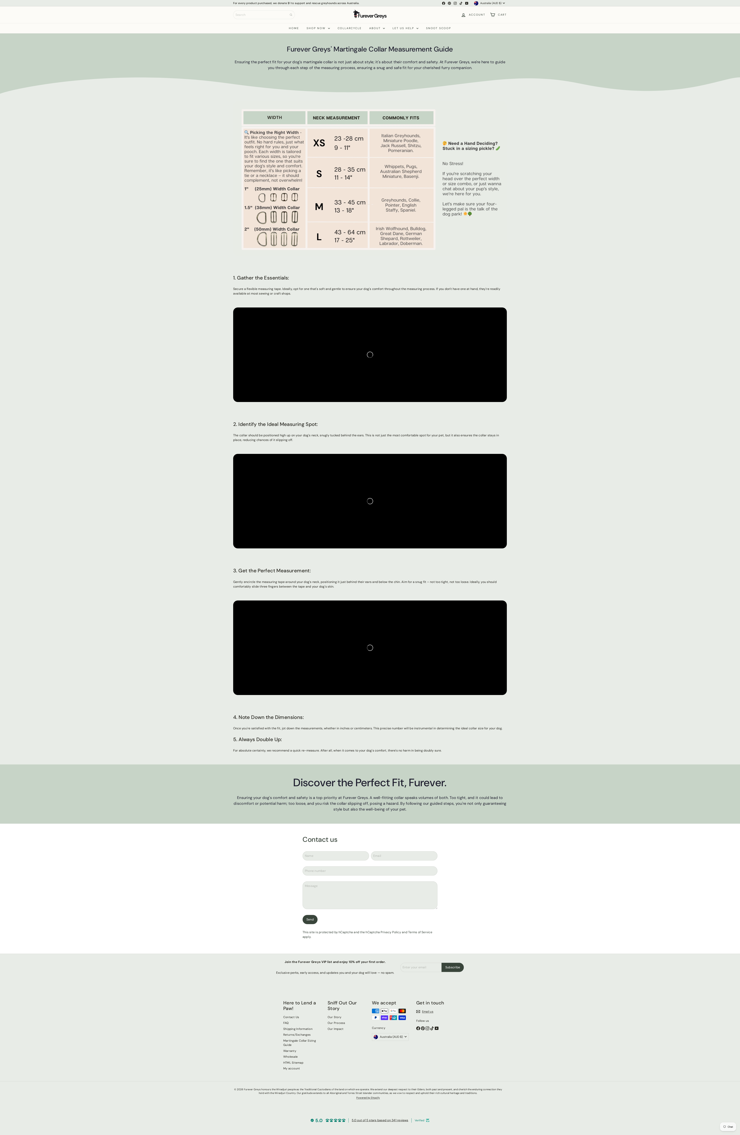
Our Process (336, 1023)
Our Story (334, 1017)
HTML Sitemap (293, 1063)
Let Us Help (404, 28)
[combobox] (264, 14)
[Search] (291, 14)
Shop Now (317, 28)
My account (291, 1068)
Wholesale (290, 1057)
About (375, 28)
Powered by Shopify (368, 1097)
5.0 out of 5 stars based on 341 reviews (380, 1120)
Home (294, 28)
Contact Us (291, 1017)
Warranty (289, 1051)
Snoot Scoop (438, 28)
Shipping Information (298, 1029)
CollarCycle (350, 28)
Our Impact (335, 1029)
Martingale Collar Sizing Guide (299, 1043)
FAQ (286, 1023)
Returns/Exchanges (297, 1035)
